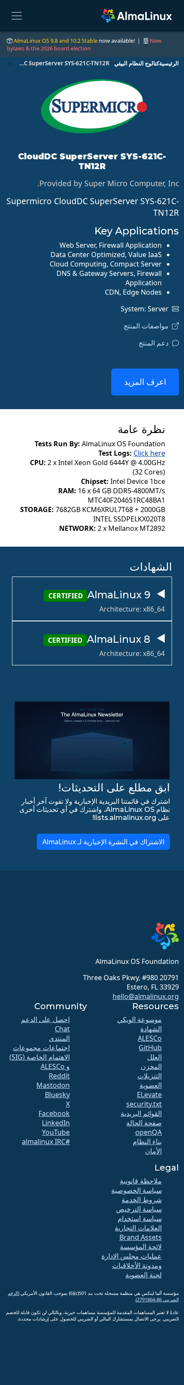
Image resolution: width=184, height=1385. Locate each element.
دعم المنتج (155, 343)
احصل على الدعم (45, 1019)
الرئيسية (169, 63)
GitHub (150, 1047)
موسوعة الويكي (139, 1019)
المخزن (151, 1066)
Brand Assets (140, 1237)
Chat (62, 1029)
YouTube (56, 1132)
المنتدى (59, 1038)
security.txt (144, 1104)
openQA (148, 1132)
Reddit (59, 1075)
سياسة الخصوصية (136, 1190)
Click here (149, 453)
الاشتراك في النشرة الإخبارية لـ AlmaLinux (103, 841)
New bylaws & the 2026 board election (84, 44)
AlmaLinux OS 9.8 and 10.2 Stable (56, 40)
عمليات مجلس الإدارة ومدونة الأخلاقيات (131, 1260)
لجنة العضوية (143, 1275)
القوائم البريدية (141, 1113)
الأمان (153, 1151)
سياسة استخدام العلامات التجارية (138, 1223)
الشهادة (151, 1029)
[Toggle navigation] (16, 16)
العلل (154, 1057)
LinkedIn (56, 1122)
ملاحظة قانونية (141, 1181)
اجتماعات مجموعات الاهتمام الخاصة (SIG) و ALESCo (39, 1057)
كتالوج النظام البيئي (136, 63)
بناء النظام (147, 1141)
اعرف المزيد (145, 381)
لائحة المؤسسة (141, 1246)
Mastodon (53, 1085)
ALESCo (150, 1038)
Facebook (54, 1113)
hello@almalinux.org (146, 996)
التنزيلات (149, 1075)
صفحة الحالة (144, 1122)
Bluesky (57, 1094)
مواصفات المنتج (148, 326)
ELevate (149, 1094)
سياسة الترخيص (139, 1209)
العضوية (150, 1085)
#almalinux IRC (46, 1141)
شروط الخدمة (142, 1199)
